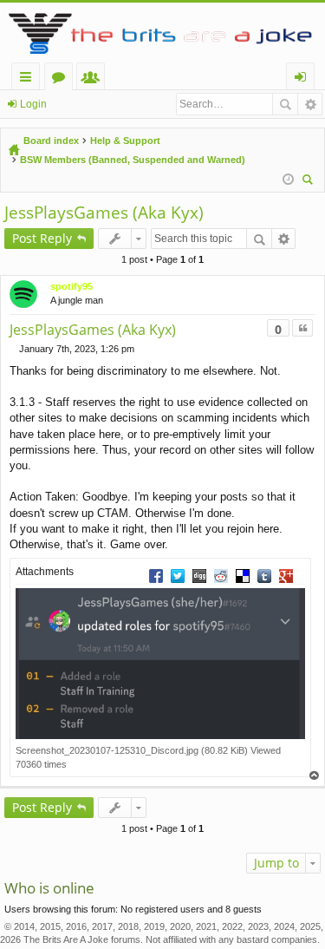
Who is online (49, 888)
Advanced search (310, 104)
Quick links (29, 79)
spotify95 (71, 286)
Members (94, 79)
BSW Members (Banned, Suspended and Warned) (132, 159)
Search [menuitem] (309, 181)
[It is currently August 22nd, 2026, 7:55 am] (288, 179)
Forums (62, 79)
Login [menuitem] (304, 79)
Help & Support (125, 140)
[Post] (14, 349)
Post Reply (42, 238)
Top (314, 776)
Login (33, 104)
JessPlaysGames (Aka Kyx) (104, 212)
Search (285, 104)
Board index (51, 140)
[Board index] (162, 32)
